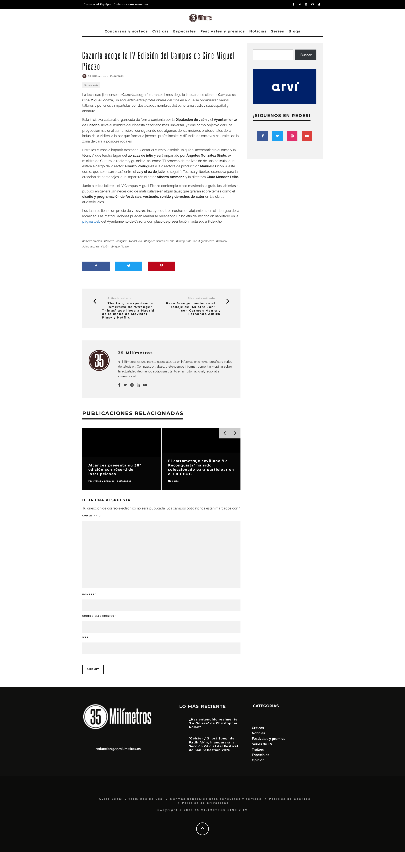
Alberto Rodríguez (116, 241)
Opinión (258, 760)
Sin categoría (91, 85)
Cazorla (222, 241)
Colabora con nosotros (131, 4)
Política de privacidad (205, 802)
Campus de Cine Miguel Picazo (196, 241)
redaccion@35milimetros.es (118, 749)
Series (277, 31)
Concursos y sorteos (126, 31)
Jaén (105, 246)
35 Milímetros (97, 76)
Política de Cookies (289, 798)
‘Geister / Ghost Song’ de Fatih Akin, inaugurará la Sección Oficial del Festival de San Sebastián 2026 (213, 744)
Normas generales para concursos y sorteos (216, 798)
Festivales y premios (222, 31)
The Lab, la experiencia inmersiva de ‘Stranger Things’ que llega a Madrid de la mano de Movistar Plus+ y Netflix (128, 310)
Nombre (89, 594)
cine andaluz (91, 246)
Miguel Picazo (120, 246)
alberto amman (93, 241)
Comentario (92, 516)
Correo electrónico (99, 616)
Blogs (295, 31)
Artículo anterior (120, 298)
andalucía (136, 241)
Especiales (184, 31)
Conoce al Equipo (97, 4)
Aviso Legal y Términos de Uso (131, 798)
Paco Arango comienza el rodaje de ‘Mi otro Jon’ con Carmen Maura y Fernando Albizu (193, 309)
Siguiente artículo (201, 298)
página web (91, 221)
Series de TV (262, 744)
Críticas (160, 31)
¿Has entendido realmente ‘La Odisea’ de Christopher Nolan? (213, 723)
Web (85, 637)
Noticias (258, 31)
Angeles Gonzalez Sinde (160, 241)
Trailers (258, 749)
